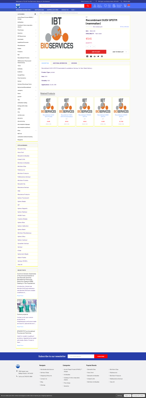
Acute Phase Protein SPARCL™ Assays (26, 18)
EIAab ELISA (21, 159)
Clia (19, 112)
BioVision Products (23, 173)
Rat (19, 54)
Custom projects (22, 314)
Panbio (19, 48)
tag (19, 99)
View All (20, 264)
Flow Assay (20, 30)
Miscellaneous (21, 45)
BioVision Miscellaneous (24, 233)
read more (20, 295)
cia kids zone (21, 115)
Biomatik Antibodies (23, 156)
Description (45, 63)
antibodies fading (22, 102)
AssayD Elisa (21, 75)
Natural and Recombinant (24, 87)
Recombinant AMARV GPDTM (121, 115)
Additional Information (60, 63)
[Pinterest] (101, 56)
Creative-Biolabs (22, 219)
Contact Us (64, 10)
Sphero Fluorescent (23, 198)
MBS (19, 191)
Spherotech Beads (23, 254)
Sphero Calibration (23, 226)
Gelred (19, 81)
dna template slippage (24, 124)
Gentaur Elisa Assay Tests (25, 84)
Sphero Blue (21, 222)
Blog (73, 10)
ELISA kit (20, 71)
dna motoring (21, 121)
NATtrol (20, 133)
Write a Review (124, 26)
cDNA (19, 109)
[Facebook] (87, 56)
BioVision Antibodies (24, 163)
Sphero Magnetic (22, 208)
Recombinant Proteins (23, 57)
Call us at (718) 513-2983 (25, 376)
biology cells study (22, 105)
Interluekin (20, 39)
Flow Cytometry (22, 78)
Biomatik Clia (21, 184)
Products (20, 51)
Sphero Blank (21, 229)
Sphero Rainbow (22, 212)
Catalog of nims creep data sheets (25, 26)
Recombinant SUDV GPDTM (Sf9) (48, 115)
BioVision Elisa (22, 166)
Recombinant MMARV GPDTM (85, 115)
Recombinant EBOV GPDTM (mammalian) (67, 115)
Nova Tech (21, 152)
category (20, 90)
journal (19, 96)
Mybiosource (21, 170)
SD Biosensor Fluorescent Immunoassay (24, 61)
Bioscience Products (24, 194)
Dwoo (19, 93)
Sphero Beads (22, 201)
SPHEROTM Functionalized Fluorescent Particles (26, 332)
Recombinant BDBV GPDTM (103, 115)
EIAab (19, 250)
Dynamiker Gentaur (23, 243)
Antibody (20, 68)
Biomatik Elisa (22, 149)
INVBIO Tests (21, 215)
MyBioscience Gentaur (24, 177)
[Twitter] (98, 56)
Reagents (20, 139)
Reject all (127, 395)
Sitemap (42, 385)
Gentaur (20, 247)
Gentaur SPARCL (23, 261)
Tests (19, 65)
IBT (19, 205)
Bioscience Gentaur (23, 187)
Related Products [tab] (47, 93)
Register (99, 6)
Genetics (20, 33)
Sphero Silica (21, 236)
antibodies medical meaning (25, 136)
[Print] (94, 56)
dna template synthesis (24, 127)
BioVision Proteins (23, 180)
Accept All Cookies (138, 395)
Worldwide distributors (23, 10)
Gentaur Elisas (39, 10)
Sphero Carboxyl (22, 240)
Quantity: (89, 43)
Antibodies (20, 22)
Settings (119, 395)
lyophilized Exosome (23, 42)
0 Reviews (74, 63)
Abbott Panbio (22, 257)
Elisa (19, 130)
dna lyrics (20, 118)
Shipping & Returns (52, 10)
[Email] (91, 56)
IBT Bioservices (22, 36)
